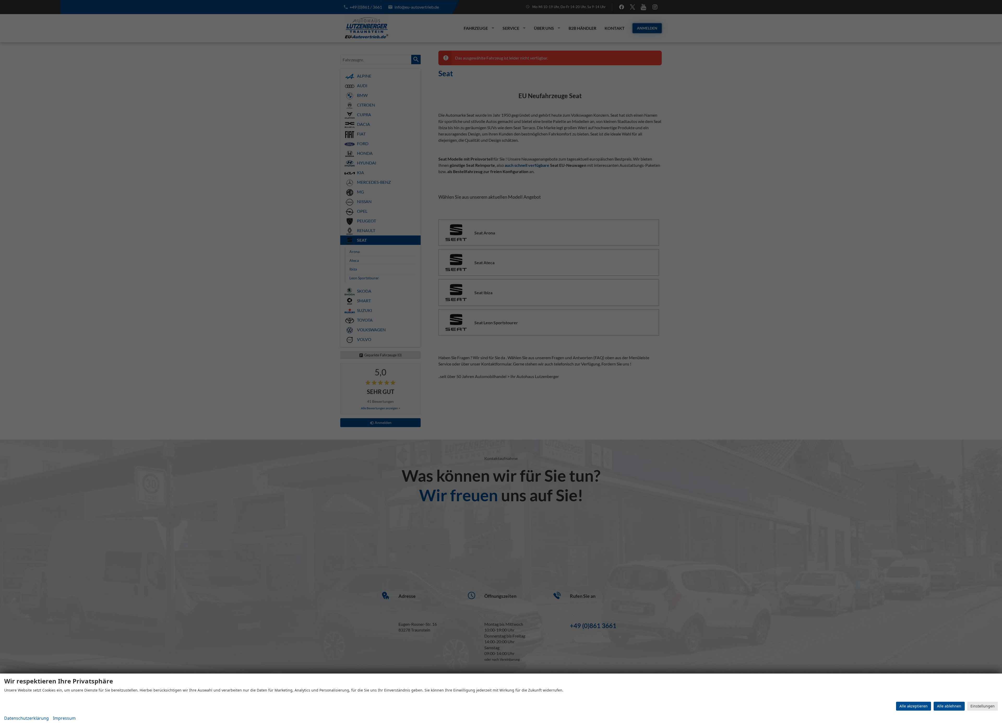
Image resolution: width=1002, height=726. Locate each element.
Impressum (64, 718)
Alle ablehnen (949, 706)
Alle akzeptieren (913, 706)
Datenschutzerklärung (26, 718)
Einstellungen (982, 706)
